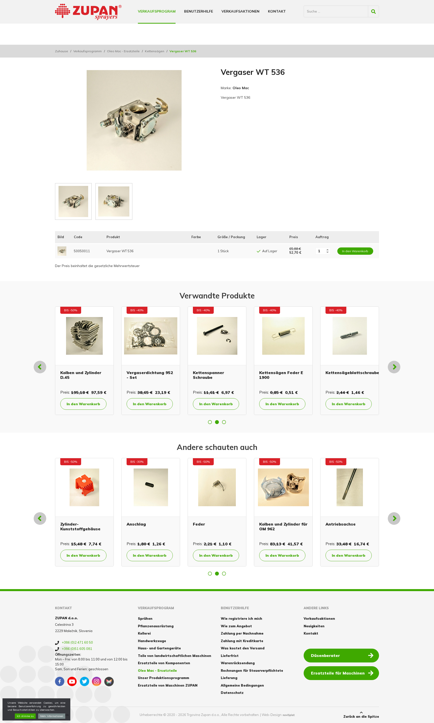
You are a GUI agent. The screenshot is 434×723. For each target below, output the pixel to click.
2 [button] (217, 422)
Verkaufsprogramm (87, 51)
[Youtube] (72, 681)
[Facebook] (60, 681)
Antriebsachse (340, 524)
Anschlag (136, 524)
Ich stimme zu (25, 716)
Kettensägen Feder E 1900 (281, 375)
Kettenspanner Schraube (208, 375)
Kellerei (144, 633)
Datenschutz (232, 693)
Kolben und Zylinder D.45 (80, 375)
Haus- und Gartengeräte (159, 648)
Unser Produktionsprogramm (163, 678)
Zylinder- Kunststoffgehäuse (80, 526)
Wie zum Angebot (236, 626)
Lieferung (229, 678)
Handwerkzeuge (152, 641)
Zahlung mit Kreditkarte (242, 641)
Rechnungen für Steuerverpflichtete (252, 670)
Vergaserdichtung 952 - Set (150, 375)
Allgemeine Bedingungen (242, 685)
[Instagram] (96, 681)
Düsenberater (325, 655)
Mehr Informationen (51, 716)
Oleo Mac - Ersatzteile (123, 51)
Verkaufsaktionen (240, 11)
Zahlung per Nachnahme (242, 633)
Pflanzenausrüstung (156, 626)
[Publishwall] (109, 681)
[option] (84, 360)
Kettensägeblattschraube (352, 372)
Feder (199, 524)
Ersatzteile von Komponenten (164, 663)
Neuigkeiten (314, 626)
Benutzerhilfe (198, 11)
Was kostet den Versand (242, 648)
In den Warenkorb (83, 404)
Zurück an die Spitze (361, 716)
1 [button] (209, 422)
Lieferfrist (230, 656)
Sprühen (145, 618)
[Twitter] (84, 681)
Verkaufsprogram (157, 11)
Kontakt (277, 11)
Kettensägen (154, 51)
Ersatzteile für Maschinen (338, 673)
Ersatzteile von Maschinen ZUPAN (167, 685)
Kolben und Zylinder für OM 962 (283, 526)
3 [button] (224, 422)
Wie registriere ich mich (241, 618)
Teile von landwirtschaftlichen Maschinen (174, 656)
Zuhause (61, 51)
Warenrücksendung (238, 663)
